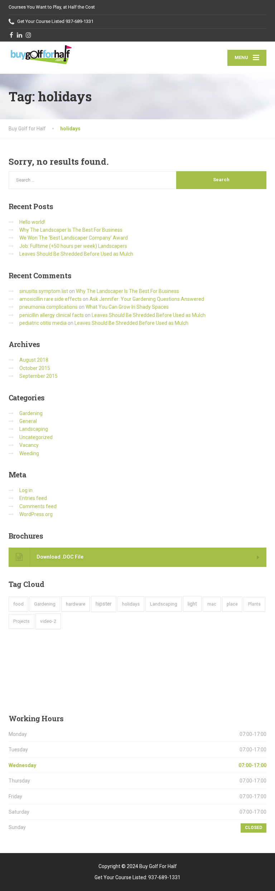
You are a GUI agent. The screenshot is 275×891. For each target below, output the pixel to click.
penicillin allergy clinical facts (51, 315)
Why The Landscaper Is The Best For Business (70, 230)
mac (211, 604)
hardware (75, 604)
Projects (21, 621)
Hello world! (32, 222)
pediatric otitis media (43, 323)
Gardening (31, 413)
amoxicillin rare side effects (50, 299)
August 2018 (33, 360)
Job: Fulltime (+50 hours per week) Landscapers (73, 246)
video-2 (48, 621)
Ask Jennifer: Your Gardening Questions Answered (147, 299)
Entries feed (33, 498)
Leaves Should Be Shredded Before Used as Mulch (76, 254)
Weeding (29, 453)
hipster (104, 604)
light (192, 604)
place (232, 604)
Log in (26, 490)
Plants (254, 604)
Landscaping (33, 429)
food (18, 604)
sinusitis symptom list (43, 291)
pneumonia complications (48, 307)
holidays (131, 604)
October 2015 (34, 368)
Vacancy (29, 445)
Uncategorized (36, 437)
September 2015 (38, 376)
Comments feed (38, 506)
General (28, 421)
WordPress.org (36, 514)
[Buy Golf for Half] (41, 54)
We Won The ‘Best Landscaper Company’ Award (73, 238)
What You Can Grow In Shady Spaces (127, 307)
